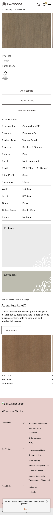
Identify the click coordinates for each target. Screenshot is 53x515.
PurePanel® (6, 10)
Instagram (33, 487)
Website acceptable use (39, 465)
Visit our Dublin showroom (35, 431)
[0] (43, 4)
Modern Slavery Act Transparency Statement (39, 478)
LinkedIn (32, 492)
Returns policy (35, 455)
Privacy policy (34, 460)
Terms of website (36, 471)
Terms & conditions (37, 450)
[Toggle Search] (38, 4)
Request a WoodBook (38, 423)
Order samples (35, 438)
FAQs (31, 443)
